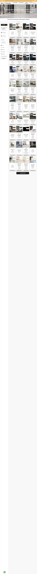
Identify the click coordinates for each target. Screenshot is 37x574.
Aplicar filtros (3, 25)
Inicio (0, 13)
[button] (4, 40)
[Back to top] (35, 572)
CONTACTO (31, 2)
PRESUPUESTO (21, 2)
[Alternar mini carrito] (35, 3)
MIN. (1, 37)
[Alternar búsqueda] (33, 3)
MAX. (5, 37)
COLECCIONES (15, 2)
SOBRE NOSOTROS (26, 3)
